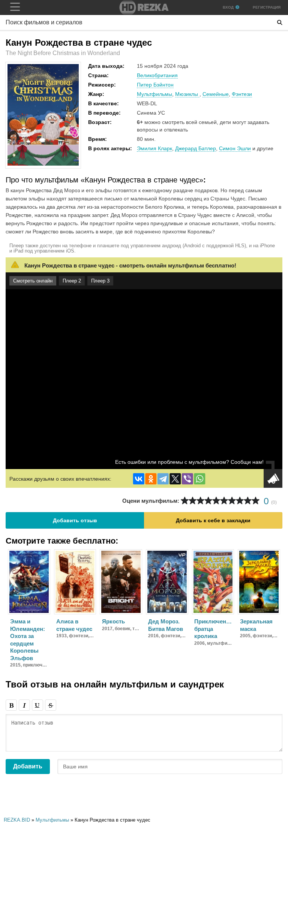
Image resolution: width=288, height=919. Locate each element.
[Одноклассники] (150, 478)
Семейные (215, 94)
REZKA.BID (17, 820)
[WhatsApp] (199, 478)
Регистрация (266, 7)
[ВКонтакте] (138, 478)
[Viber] (187, 478)
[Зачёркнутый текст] (50, 705)
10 (256, 501)
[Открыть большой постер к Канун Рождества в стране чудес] (43, 164)
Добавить (27, 766)
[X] (175, 478)
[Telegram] (163, 478)
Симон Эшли (235, 148)
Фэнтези (242, 94)
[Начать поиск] (279, 22)
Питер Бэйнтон (155, 85)
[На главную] (144, 7)
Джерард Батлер (195, 148)
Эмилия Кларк (154, 148)
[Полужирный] (11, 705)
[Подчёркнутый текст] (37, 705)
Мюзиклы (187, 94)
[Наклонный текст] (24, 705)
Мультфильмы (154, 94)
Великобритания (157, 75)
